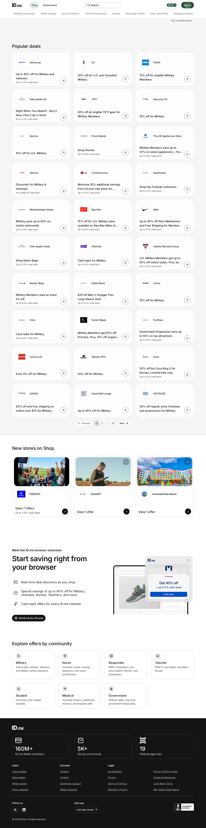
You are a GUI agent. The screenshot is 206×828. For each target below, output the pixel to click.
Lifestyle (116, 13)
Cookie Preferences (164, 777)
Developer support (70, 783)
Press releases (20, 789)
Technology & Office (135, 13)
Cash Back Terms (163, 783)
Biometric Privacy (118, 789)
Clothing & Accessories (24, 13)
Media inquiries (68, 789)
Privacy (112, 777)
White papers (19, 783)
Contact (64, 777)
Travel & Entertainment (96, 13)
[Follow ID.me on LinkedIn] (24, 810)
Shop (34, 5)
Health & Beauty (48, 13)
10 (113, 423)
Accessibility (115, 771)
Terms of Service (117, 783)
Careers (64, 771)
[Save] (64, 462)
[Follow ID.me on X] (15, 810)
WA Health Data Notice (166, 789)
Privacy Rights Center (165, 771)
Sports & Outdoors (70, 13)
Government (50, 5)
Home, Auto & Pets (159, 13)
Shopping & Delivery (183, 13)
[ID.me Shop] (19, 5)
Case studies (19, 771)
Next (122, 423)
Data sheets (18, 777)
